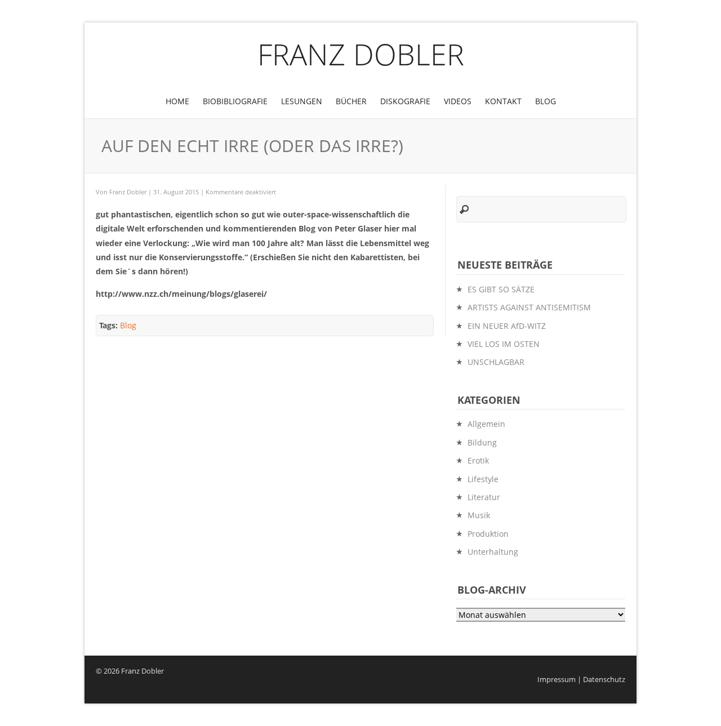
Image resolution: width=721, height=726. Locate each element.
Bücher (351, 101)
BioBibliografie (235, 101)
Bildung (482, 442)
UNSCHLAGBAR (496, 362)
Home (177, 101)
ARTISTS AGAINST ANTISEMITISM (529, 307)
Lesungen (301, 101)
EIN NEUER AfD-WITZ (507, 325)
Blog (545, 101)
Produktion (488, 533)
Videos (457, 101)
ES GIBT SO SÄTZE (501, 289)
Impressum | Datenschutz (581, 679)
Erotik (478, 460)
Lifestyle (483, 479)
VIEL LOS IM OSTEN (504, 343)
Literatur (484, 497)
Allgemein (486, 423)
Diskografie (405, 101)
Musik (479, 515)
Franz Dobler (360, 54)
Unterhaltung (493, 551)
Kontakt (503, 101)
